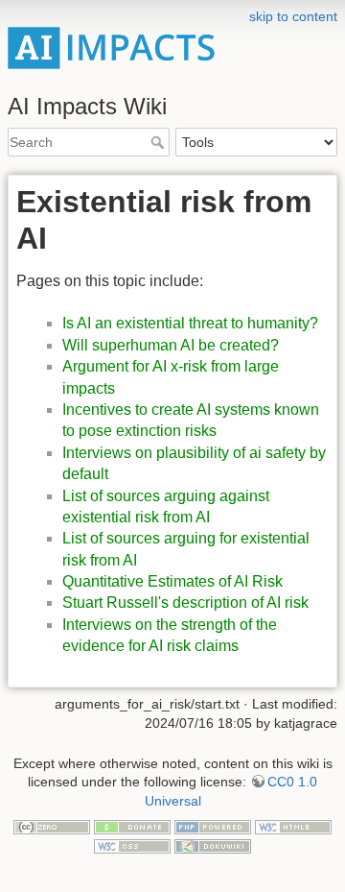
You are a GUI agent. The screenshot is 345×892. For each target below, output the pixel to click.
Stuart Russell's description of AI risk (185, 602)
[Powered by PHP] (212, 825)
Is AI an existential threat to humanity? (190, 323)
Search (159, 142)
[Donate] (132, 825)
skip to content (293, 16)
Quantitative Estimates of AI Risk (172, 581)
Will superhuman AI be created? (170, 345)
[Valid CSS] (132, 845)
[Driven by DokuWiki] (212, 845)
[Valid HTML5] (293, 825)
